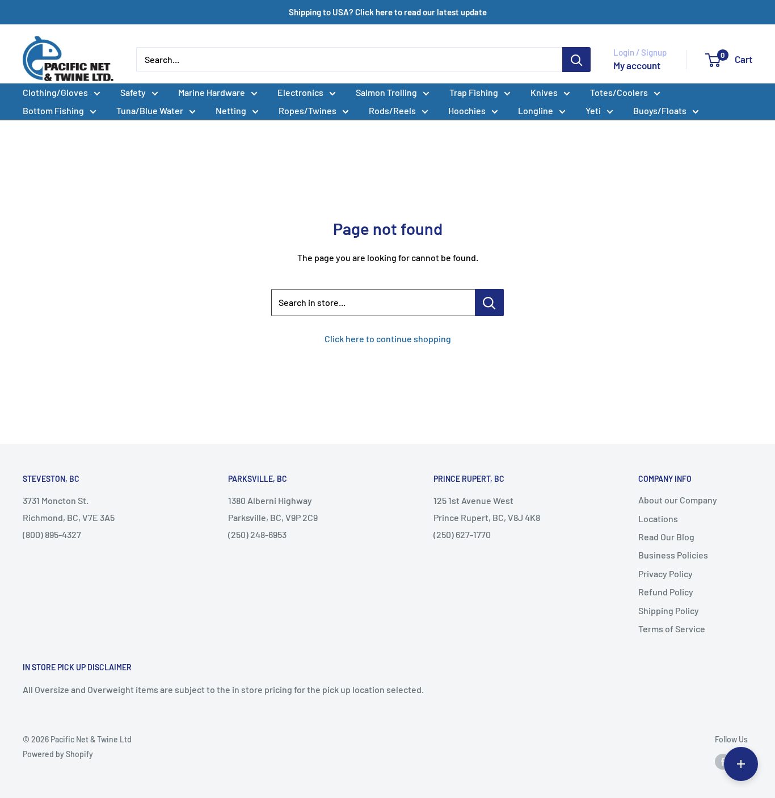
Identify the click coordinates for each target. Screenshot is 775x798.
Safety (133, 92)
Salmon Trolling (386, 92)
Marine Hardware (211, 92)
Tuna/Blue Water (149, 110)
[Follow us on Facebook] (723, 761)
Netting (231, 110)
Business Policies (673, 554)
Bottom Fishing (53, 110)
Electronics (300, 92)
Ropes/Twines (307, 110)
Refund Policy (665, 591)
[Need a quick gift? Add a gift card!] (741, 764)
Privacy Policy (665, 573)
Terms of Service (671, 628)
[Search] (576, 59)
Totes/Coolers (619, 92)
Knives (544, 92)
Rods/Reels (392, 110)
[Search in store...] (489, 302)
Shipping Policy (668, 610)
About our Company (677, 499)
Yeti (593, 110)
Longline (535, 110)
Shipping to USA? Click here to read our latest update (388, 12)
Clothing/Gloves (55, 92)
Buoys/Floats (659, 110)
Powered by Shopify (58, 754)
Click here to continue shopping (388, 338)
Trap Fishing (473, 92)
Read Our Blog (666, 536)
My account (636, 65)
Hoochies (467, 110)
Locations (658, 518)
